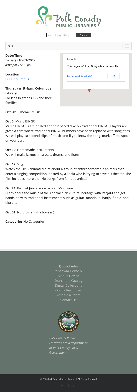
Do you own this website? (79, 76)
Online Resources (68, 290)
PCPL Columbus (17, 79)
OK (113, 76)
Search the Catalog (68, 280)
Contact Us (68, 300)
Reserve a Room (68, 295)
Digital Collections (68, 285)
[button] (89, 88)
